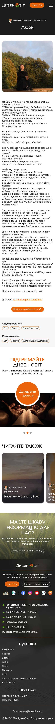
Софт (5, 674)
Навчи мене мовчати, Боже (21, 496)
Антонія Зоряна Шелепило (27, 299)
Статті (15, 328)
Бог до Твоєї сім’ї (30, 328)
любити (15, 341)
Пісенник (7, 670)
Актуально (8, 649)
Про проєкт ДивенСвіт (14, 696)
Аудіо (5, 662)
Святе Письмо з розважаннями (19, 678)
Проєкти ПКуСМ (10, 700)
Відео (5, 666)
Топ (5, 328)
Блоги (5, 658)
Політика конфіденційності (27, 711)
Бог (5, 341)
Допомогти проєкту (27, 393)
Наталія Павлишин (22, 20)
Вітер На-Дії (9, 682)
